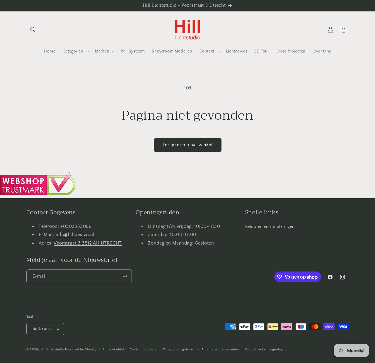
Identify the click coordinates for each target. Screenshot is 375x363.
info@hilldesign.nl (75, 234)
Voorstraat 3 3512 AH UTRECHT (88, 243)
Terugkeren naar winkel (188, 144)
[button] (32, 29)
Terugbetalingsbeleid (179, 349)
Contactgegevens (143, 349)
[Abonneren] (125, 276)
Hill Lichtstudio (52, 349)
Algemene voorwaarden (220, 349)
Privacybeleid (113, 349)
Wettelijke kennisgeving (264, 349)
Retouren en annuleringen (270, 226)
